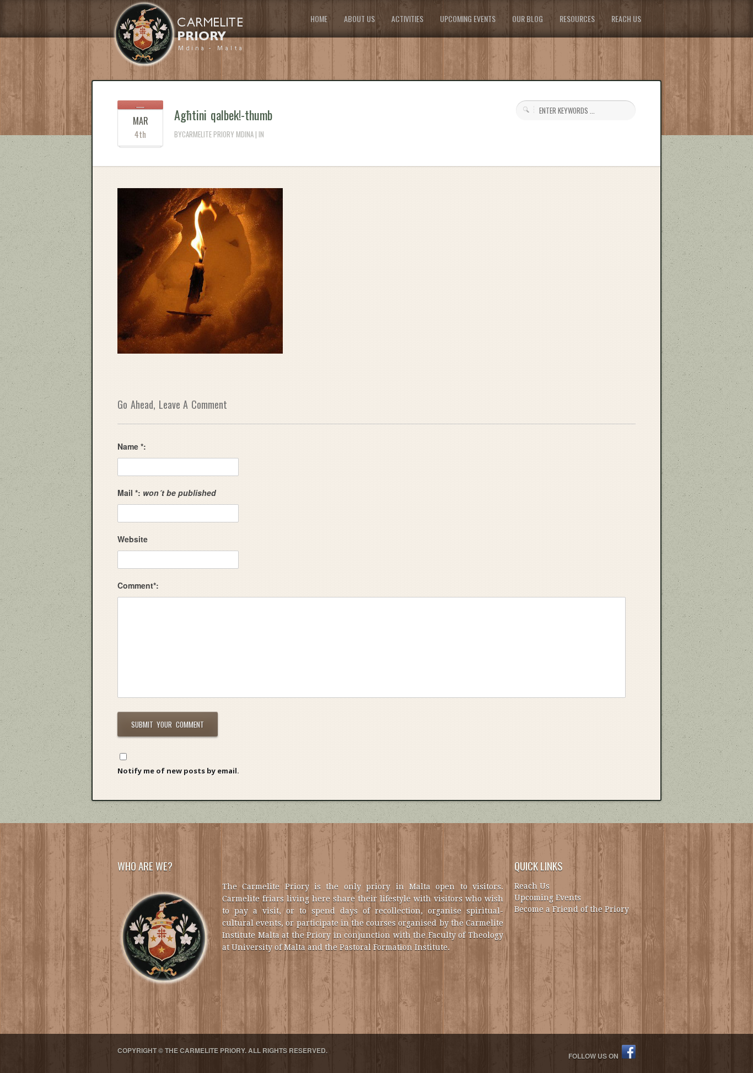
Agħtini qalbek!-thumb (223, 115)
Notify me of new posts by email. (178, 771)
